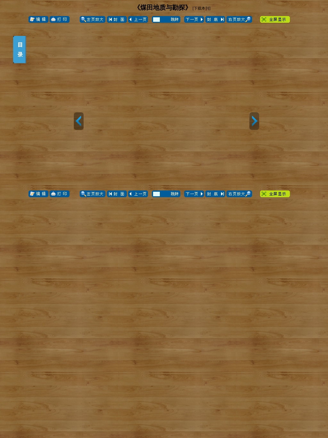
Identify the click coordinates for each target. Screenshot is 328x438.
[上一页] (79, 121)
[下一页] (254, 121)
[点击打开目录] (19, 49)
